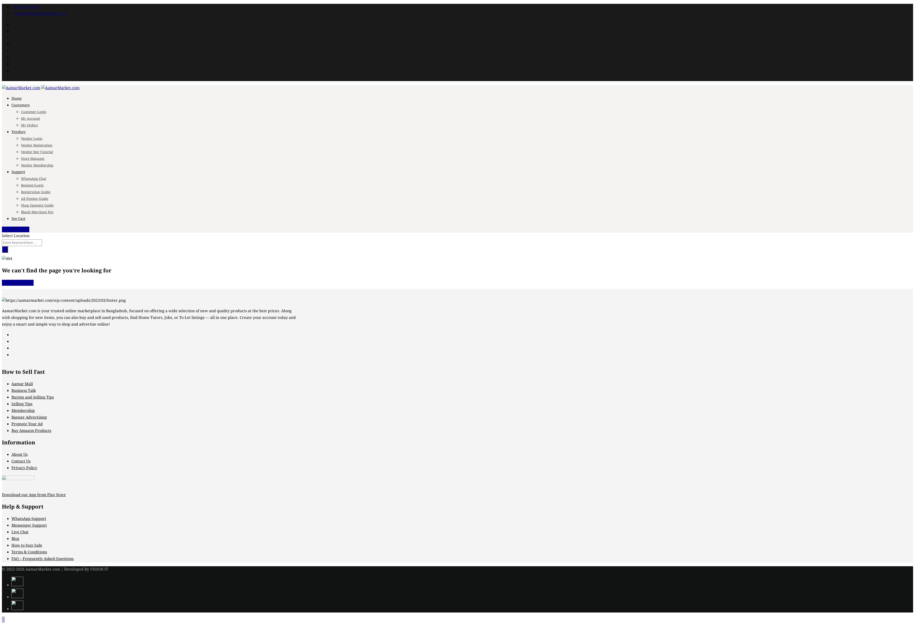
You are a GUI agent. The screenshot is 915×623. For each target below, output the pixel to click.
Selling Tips (21, 404)
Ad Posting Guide (34, 199)
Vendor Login (31, 138)
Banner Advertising (29, 418)
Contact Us (20, 461)
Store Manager (33, 158)
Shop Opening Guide (37, 205)
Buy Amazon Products (31, 431)
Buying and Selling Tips (32, 397)
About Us (19, 455)
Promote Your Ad (27, 424)
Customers (20, 105)
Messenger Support (29, 526)
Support (18, 172)
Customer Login (33, 112)
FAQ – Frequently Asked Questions (42, 559)
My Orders (29, 125)
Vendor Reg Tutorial (37, 152)
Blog (15, 539)
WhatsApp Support (28, 519)
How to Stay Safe (26, 546)
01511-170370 (26, 7)
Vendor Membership (37, 165)
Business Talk (23, 391)
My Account (30, 118)
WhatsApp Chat (33, 179)
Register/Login (32, 185)
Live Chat (20, 532)
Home (16, 99)
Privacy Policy (24, 468)
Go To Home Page (18, 283)
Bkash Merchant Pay (37, 212)
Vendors (18, 132)
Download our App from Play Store (34, 495)
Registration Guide (35, 192)
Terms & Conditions (29, 552)
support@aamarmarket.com (40, 14)
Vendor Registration (36, 145)
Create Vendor (17, 229)
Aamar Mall (22, 384)
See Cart (18, 219)
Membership (23, 411)
